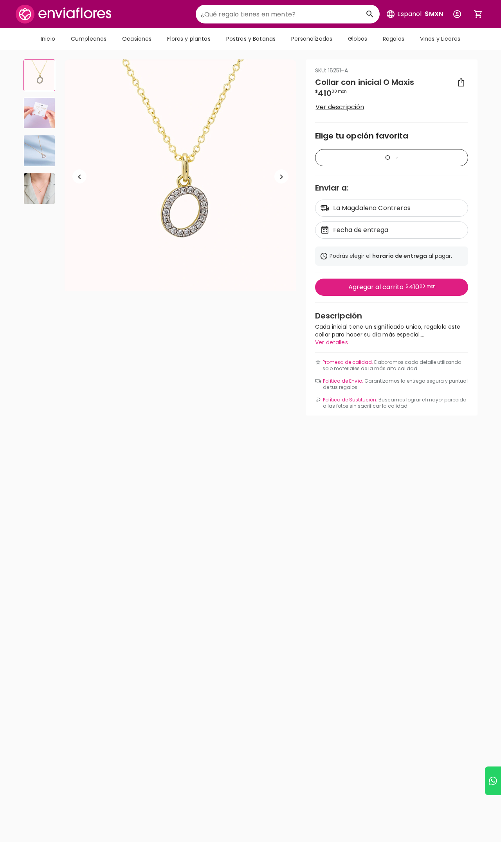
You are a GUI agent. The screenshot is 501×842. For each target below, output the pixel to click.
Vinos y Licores (440, 39)
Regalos (393, 39)
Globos (357, 39)
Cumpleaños (88, 39)
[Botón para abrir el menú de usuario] (457, 14)
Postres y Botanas (251, 39)
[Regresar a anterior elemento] (79, 177)
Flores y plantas (188, 39)
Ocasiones (136, 39)
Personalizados (311, 39)
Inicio (48, 39)
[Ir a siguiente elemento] (281, 177)
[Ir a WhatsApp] (493, 780)
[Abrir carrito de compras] (478, 14)
